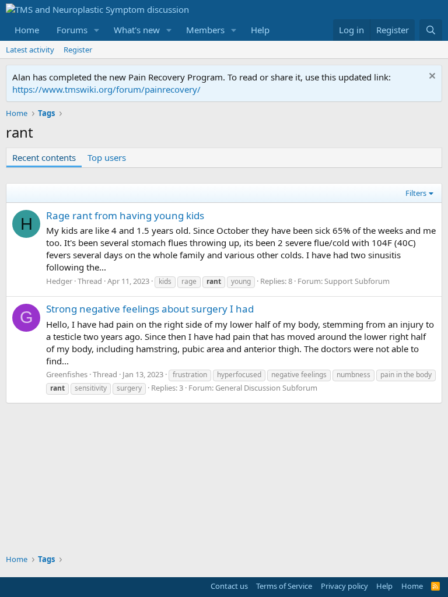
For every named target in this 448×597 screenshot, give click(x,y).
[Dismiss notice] (431, 77)
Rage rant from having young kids (125, 215)
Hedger (59, 281)
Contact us (229, 586)
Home (27, 30)
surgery (129, 388)
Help (260, 30)
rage (189, 281)
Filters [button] (415, 193)
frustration (190, 375)
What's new (137, 30)
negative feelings (299, 375)
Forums (72, 30)
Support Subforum (357, 281)
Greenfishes (67, 374)
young (241, 281)
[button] (97, 30)
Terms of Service (284, 586)
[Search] (430, 30)
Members (205, 30)
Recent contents (44, 157)
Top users (107, 157)
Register (78, 49)
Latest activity (30, 49)
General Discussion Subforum (266, 387)
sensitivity (91, 388)
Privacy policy (344, 586)
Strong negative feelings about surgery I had (150, 308)
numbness (353, 375)
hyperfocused (239, 375)
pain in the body (406, 375)
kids (165, 281)
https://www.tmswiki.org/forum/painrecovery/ (106, 89)
